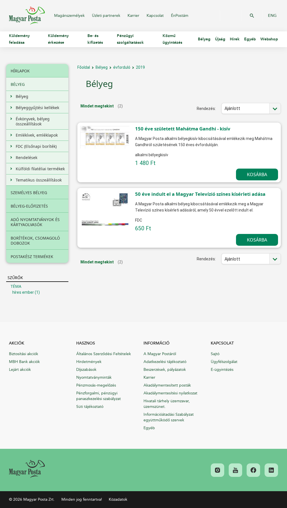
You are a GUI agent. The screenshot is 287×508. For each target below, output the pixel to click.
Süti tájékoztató (89, 406)
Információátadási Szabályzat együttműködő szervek (169, 417)
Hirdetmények (88, 361)
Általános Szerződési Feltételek (103, 353)
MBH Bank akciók (24, 361)
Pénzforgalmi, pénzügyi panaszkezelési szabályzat (98, 396)
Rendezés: (206, 108)
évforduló (121, 67)
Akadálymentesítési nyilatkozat (170, 393)
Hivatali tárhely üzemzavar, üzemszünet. (167, 404)
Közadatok (118, 499)
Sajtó (215, 353)
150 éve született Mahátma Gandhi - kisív (182, 128)
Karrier (133, 15)
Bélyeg (102, 67)
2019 (140, 67)
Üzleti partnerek (106, 15)
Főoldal (83, 67)
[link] (27, 469)
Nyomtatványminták (94, 377)
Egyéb (149, 428)
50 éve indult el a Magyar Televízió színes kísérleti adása (200, 194)
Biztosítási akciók (23, 353)
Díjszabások (86, 369)
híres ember (23, 292)
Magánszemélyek (69, 15)
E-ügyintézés (222, 369)
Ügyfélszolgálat (224, 361)
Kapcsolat (155, 15)
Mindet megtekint (97, 106)
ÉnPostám (179, 15)
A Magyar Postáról (160, 353)
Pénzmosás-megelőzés (96, 385)
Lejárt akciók (20, 369)
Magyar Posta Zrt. (27, 16)
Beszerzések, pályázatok (165, 369)
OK (251, 16)
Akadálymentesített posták (167, 385)
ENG (272, 16)
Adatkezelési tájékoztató (165, 361)
